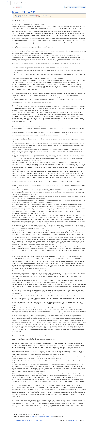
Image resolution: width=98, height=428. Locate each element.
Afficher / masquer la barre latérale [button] (4, 3)
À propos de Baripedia (30, 420)
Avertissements (39, 420)
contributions (44, 15)
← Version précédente (22, 16)
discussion (38, 15)
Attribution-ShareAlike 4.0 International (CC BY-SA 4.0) (41, 416)
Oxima (83, 420)
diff (16, 16)
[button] (94, 3)
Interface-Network (73, 420)
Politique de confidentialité (18, 420)
